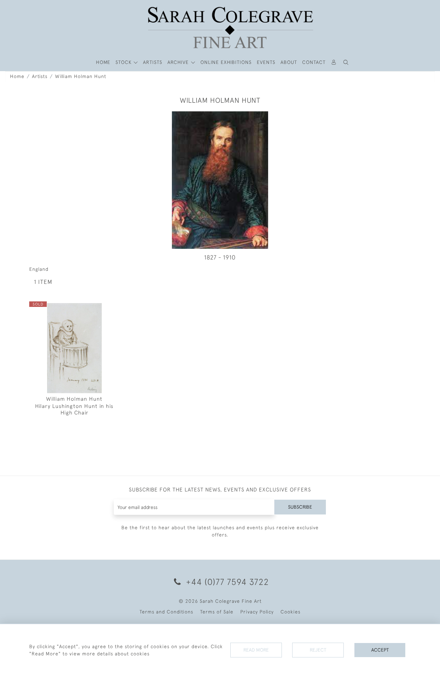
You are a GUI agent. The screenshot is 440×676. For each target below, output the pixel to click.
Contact (314, 62)
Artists (39, 76)
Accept (380, 650)
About (288, 62)
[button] (346, 62)
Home (17, 76)
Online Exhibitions (226, 62)
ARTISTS (152, 62)
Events (266, 62)
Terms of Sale (216, 611)
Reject (318, 650)
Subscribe (300, 507)
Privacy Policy (257, 611)
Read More (256, 650)
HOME (103, 62)
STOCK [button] (124, 62)
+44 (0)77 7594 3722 (226, 582)
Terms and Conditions (166, 611)
